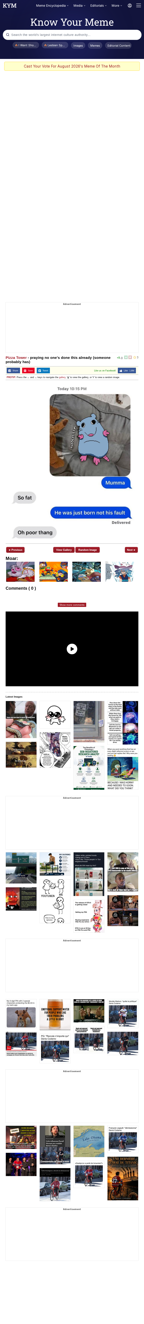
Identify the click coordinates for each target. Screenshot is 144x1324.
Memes (95, 45)
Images (78, 45)
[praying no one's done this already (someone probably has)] (72, 461)
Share (14, 370)
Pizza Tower (16, 358)
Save (29, 370)
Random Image (87, 549)
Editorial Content (118, 45)
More (115, 5)
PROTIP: (11, 377)
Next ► (131, 549)
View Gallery (64, 549)
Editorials (97, 5)
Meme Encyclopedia (51, 5)
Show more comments (72, 604)
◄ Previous (15, 549)
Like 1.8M (128, 370)
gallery (62, 377)
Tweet (44, 370)
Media (78, 5)
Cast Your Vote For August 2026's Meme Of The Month (72, 66)
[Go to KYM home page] (10, 6)
